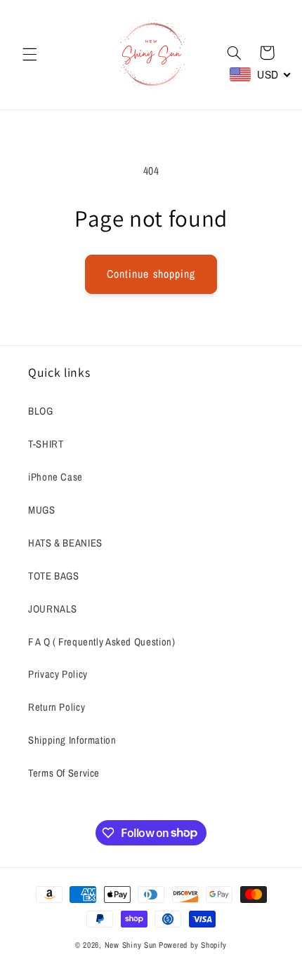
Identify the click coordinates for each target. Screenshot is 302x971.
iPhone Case (55, 477)
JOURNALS (52, 609)
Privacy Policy (58, 674)
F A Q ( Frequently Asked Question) (101, 642)
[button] (29, 55)
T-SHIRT (45, 444)
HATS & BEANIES (65, 543)
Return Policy (56, 707)
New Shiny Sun (131, 945)
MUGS (41, 510)
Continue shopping (151, 274)
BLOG (40, 411)
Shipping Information (72, 740)
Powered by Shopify (193, 945)
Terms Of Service (64, 773)
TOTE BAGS (53, 576)
